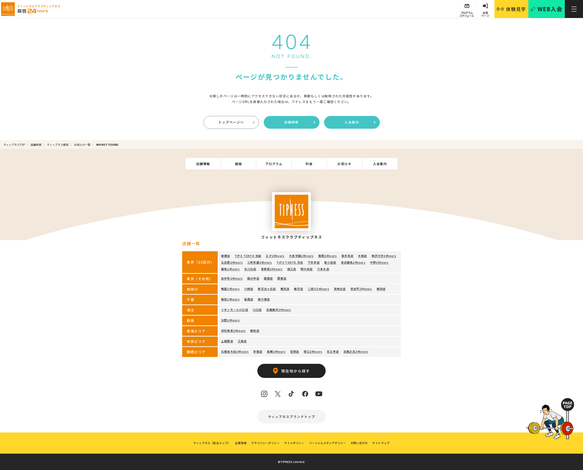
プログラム (274, 163)
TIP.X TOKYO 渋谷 (289, 262)
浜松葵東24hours (233, 330)
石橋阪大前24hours (235, 351)
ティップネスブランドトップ (291, 416)
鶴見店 (285, 289)
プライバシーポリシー (265, 443)
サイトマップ (381, 443)
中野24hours (379, 262)
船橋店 (248, 299)
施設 (238, 163)
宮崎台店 (340, 289)
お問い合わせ (359, 443)
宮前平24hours (361, 289)
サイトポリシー (294, 443)
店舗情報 (203, 163)
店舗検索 (291, 122)
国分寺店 (253, 278)
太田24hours (230, 320)
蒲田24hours (327, 256)
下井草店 (314, 262)
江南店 (242, 341)
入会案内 (352, 122)
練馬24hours (230, 269)
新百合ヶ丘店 (267, 289)
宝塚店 (294, 351)
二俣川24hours (318, 289)
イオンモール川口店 (234, 310)
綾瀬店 (225, 256)
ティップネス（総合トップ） (211, 443)
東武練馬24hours (353, 262)
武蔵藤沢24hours (278, 310)
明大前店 (307, 269)
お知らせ (345, 163)
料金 (309, 163)
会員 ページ (485, 14)
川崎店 (248, 289)
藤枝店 (254, 330)
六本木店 (323, 269)
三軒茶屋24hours (259, 262)
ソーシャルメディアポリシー (327, 443)
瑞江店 (291, 269)
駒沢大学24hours (384, 256)
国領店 (268, 278)
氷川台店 (250, 269)
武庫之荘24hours (355, 351)
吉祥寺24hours (232, 278)
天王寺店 (333, 351)
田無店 (281, 278)
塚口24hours (313, 351)
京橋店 (257, 351)
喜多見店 (347, 256)
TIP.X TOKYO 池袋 (248, 256)
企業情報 (240, 443)
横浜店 (381, 289)
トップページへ (231, 122)
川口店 (257, 310)
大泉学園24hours (301, 256)
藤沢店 (298, 289)
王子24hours (275, 256)
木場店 (362, 256)
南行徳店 (264, 299)
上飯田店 (227, 341)
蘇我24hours (230, 299)
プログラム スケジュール (466, 14)
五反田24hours (232, 262)
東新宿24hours (272, 269)
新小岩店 (330, 262)
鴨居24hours (230, 289)
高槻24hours (276, 351)
